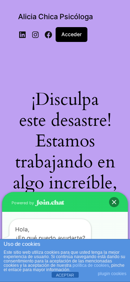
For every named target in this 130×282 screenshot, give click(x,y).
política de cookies (91, 265)
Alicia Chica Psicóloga (55, 16)
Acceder (71, 34)
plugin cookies (112, 273)
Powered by (23, 202)
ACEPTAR (65, 275)
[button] (114, 202)
